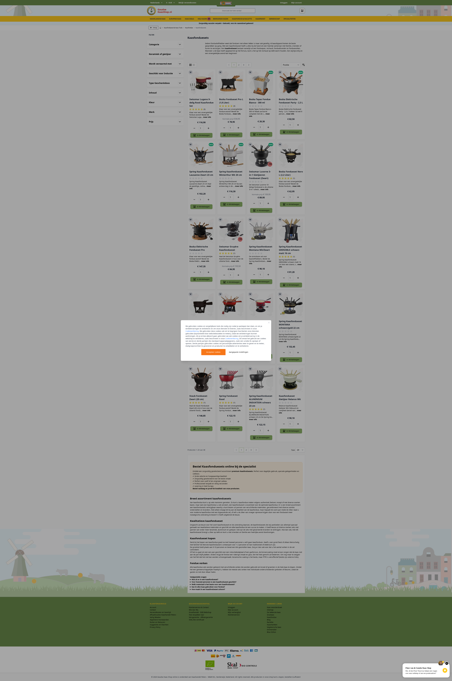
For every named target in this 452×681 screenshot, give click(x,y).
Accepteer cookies (213, 352)
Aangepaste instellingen (238, 352)
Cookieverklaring (192, 331)
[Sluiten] (268, 322)
